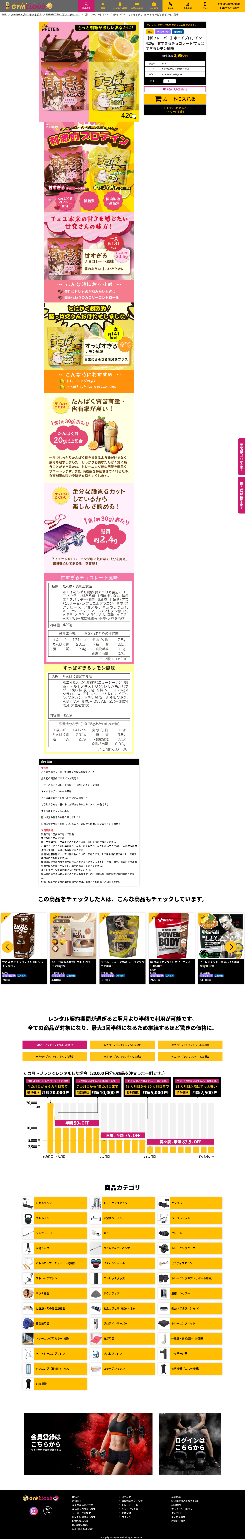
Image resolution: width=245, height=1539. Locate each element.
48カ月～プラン (122, 1056)
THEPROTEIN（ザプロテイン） (176, 69)
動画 (103, 8)
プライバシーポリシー (183, 1509)
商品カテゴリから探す (84, 1509)
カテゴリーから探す (241, 456)
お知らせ (77, 1501)
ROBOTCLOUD (80, 1524)
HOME (75, 1497)
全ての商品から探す (82, 1505)
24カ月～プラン (190, 1044)
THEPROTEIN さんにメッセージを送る (175, 109)
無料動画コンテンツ (132, 1501)
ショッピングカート (132, 1509)
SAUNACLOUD (80, 1520)
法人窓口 (154, 8)
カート (171, 6)
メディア (126, 1497)
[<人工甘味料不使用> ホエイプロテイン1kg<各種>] (24, 936)
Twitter (48, 1511)
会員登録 (188, 8)
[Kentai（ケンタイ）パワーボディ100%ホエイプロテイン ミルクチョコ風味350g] (123, 936)
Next (231, 947)
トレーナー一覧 (130, 1505)
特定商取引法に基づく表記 (185, 1501)
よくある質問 (178, 1517)
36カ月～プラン (55, 1056)
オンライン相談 (120, 8)
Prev (7, 947)
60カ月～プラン (190, 1056)
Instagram (34, 1511)
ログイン (204, 8)
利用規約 (176, 1505)
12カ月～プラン (122, 1044)
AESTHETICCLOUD (82, 1528)
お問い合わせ (137, 8)
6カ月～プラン (54, 1044)
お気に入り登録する (177, 89)
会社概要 (176, 1497)
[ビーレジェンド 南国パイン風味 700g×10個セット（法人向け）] (172, 936)
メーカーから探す (81, 1513)
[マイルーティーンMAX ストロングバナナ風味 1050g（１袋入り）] (73, 936)
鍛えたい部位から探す (241, 495)
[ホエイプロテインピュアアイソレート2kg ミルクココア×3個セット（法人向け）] (221, 936)
